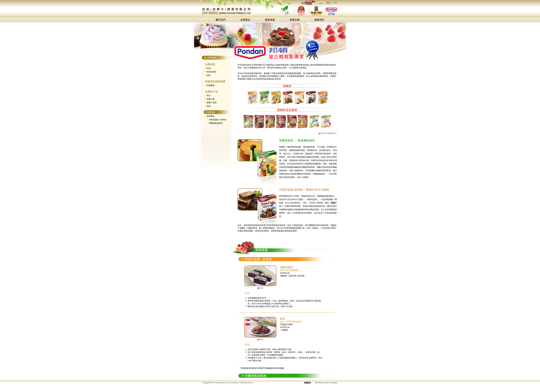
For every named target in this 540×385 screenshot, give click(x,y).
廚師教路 (211, 85)
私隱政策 (307, 383)
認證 (209, 75)
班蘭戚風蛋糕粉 (216, 123)
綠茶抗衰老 (212, 72)
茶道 (209, 68)
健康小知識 (212, 102)
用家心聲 (211, 99)
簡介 (209, 95)
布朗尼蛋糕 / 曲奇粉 (217, 120)
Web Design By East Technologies (326, 382)
